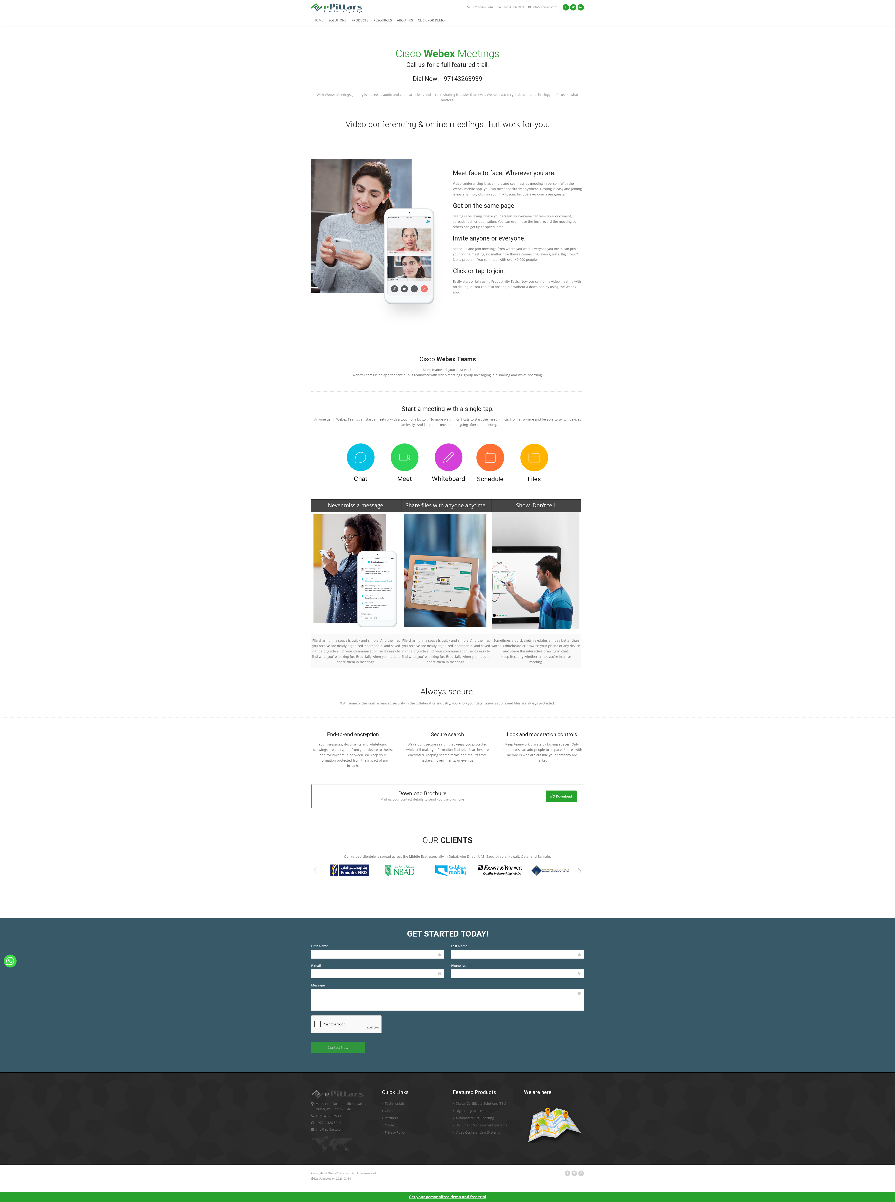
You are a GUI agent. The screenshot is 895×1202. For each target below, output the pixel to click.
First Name (319, 946)
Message (318, 985)
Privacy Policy (395, 1132)
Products (359, 20)
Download (563, 796)
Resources (382, 20)
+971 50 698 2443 (482, 7)
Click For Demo (431, 20)
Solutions (337, 20)
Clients (390, 1110)
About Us (405, 20)
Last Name (459, 946)
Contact (390, 1125)
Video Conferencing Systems (477, 1132)
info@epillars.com (545, 7)
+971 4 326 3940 (327, 1122)
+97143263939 (461, 79)
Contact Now (338, 1047)
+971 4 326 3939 (513, 7)
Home (319, 20)
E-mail (316, 965)
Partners (391, 1118)
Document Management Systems (481, 1125)
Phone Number (463, 965)
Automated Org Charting (474, 1118)
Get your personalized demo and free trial (447, 1196)
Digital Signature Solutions (476, 1110)
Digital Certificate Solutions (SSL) (480, 1103)
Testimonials (394, 1103)
